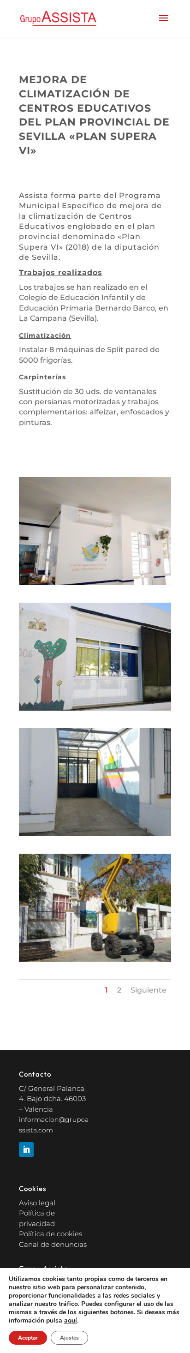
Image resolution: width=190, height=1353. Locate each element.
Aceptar (28, 1337)
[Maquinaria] (95, 961)
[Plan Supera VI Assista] (95, 836)
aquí (70, 1321)
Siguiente (148, 990)
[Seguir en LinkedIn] (26, 1149)
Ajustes (69, 1337)
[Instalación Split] (95, 710)
